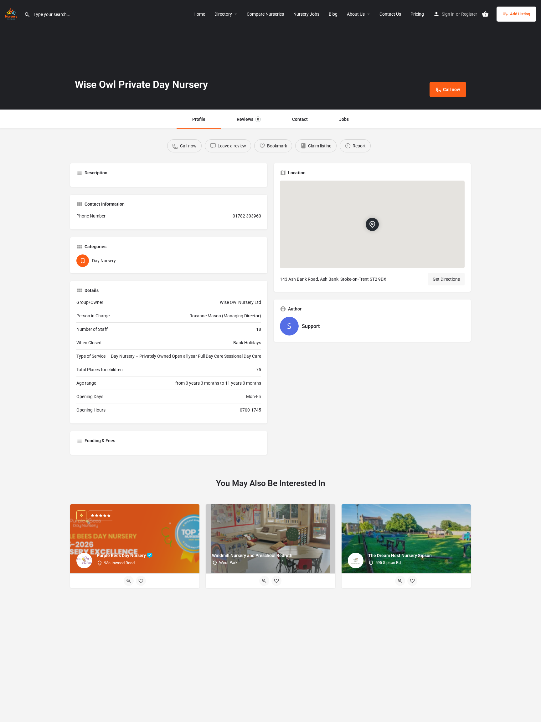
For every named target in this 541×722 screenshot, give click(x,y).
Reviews (248, 119)
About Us (356, 14)
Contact (300, 119)
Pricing (417, 14)
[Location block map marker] (372, 224)
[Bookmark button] (141, 581)
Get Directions (446, 279)
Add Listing (520, 14)
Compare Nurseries (265, 14)
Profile (198, 119)
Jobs (344, 119)
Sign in (448, 14)
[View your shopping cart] (485, 14)
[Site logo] (12, 13)
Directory (223, 14)
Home (199, 14)
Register (469, 14)
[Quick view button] (129, 581)
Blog (333, 14)
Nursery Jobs (306, 14)
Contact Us (390, 14)
